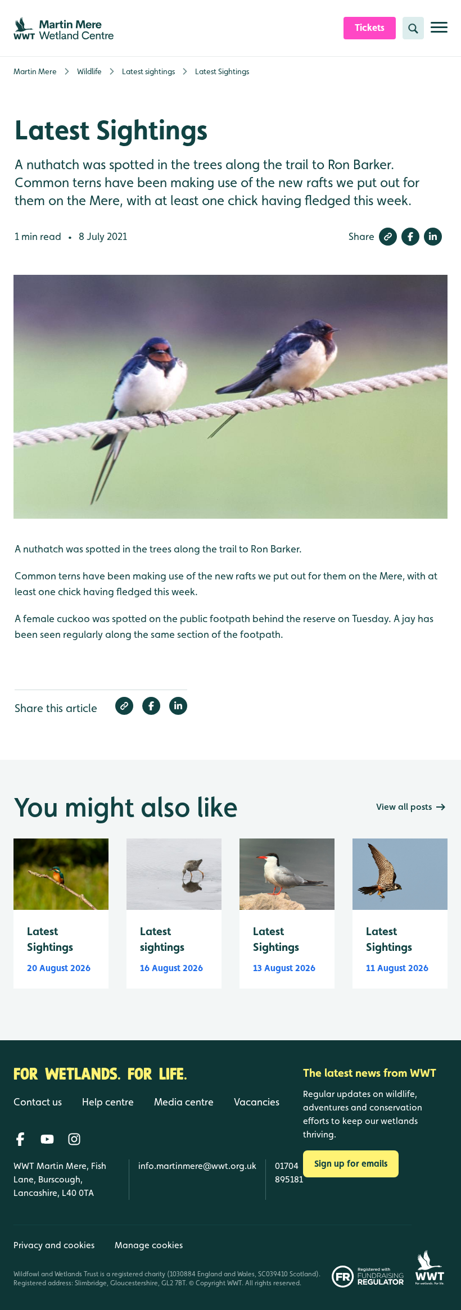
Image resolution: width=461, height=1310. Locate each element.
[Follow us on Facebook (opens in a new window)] (20, 1139)
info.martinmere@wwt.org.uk (197, 1166)
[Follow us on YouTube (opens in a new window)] (47, 1139)
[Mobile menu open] (439, 32)
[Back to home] (430, 1256)
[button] (388, 237)
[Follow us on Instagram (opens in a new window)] (74, 1139)
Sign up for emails (350, 1163)
